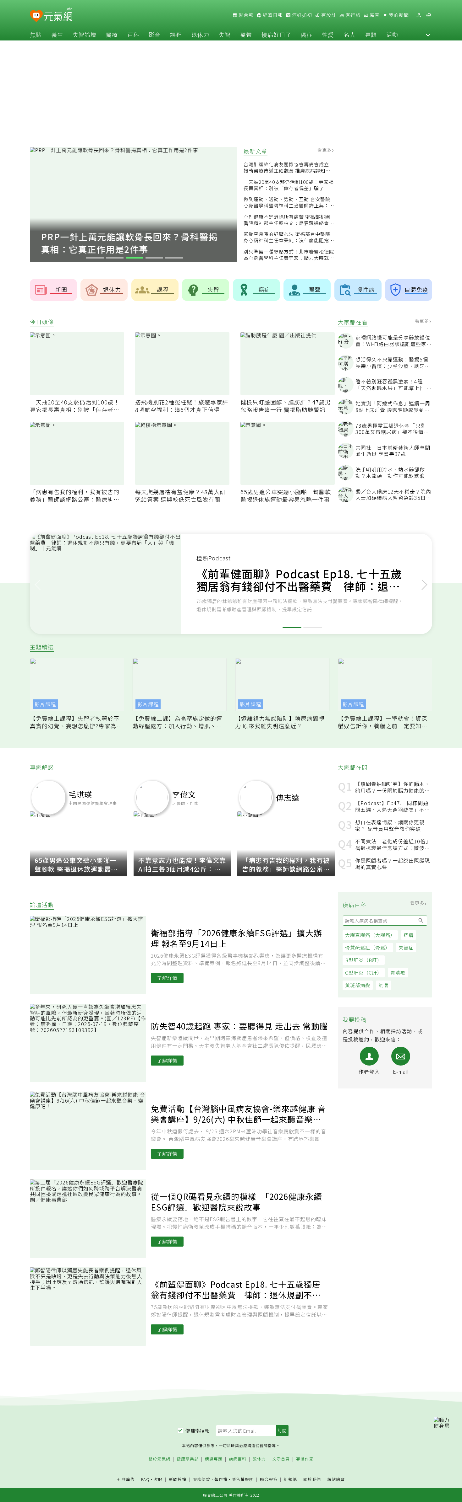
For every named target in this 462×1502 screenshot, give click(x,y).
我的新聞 (398, 15)
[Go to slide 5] (174, 258)
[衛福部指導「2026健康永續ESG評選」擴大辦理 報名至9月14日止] (90, 955)
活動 (392, 34)
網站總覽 (336, 1479)
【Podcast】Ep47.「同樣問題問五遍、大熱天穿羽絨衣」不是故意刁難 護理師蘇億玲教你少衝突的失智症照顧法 (392, 806)
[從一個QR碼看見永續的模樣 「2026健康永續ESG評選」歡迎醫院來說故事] (90, 1218)
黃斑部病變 (357, 985)
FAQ (145, 1479)
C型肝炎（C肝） (363, 973)
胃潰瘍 (397, 973)
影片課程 (45, 704)
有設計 (328, 15)
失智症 (406, 947)
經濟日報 (272, 15)
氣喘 (383, 985)
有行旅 (352, 15)
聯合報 (245, 15)
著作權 (221, 1479)
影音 (155, 34)
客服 (158, 1479)
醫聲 (246, 34)
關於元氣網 (159, 1459)
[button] (428, 34)
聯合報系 (269, 1479)
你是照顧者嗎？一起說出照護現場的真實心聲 (392, 863)
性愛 (328, 34)
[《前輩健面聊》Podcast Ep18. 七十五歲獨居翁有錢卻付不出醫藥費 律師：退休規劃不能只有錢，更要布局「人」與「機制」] (90, 1306)
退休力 (200, 34)
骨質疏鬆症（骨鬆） (367, 947)
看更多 (325, 149)
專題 (371, 34)
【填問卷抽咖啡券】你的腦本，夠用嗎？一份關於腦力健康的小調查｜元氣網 (392, 787)
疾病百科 (237, 1459)
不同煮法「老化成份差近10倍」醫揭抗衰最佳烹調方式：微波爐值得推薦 (392, 844)
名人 (349, 34)
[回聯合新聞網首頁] (36, 16)
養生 (57, 34)
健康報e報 (197, 1431)
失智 (225, 34)
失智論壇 (84, 34)
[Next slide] (424, 584)
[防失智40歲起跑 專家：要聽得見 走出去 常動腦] (90, 1043)
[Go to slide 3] (135, 258)
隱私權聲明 (243, 1479)
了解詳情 (167, 978)
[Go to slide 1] (95, 258)
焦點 (36, 34)
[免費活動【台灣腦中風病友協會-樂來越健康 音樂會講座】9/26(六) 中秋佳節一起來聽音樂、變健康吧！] (90, 1131)
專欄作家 (305, 1459)
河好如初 (301, 15)
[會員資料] (418, 15)
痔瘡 (409, 935)
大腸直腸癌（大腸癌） (370, 935)
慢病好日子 (276, 34)
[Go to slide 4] (154, 258)
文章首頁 (281, 1459)
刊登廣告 (126, 1479)
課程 (176, 34)
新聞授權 (177, 1479)
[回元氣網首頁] (58, 15)
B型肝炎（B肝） (363, 960)
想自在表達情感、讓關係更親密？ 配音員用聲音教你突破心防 (390, 825)
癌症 (307, 34)
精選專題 (214, 1459)
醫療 (112, 34)
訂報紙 (290, 1479)
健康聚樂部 (188, 1459)
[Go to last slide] (37, 584)
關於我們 (312, 1479)
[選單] (428, 15)
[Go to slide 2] (115, 258)
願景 (374, 15)
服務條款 (201, 1479)
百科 (133, 34)
